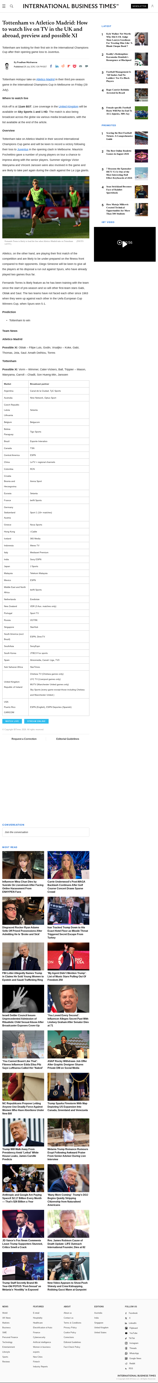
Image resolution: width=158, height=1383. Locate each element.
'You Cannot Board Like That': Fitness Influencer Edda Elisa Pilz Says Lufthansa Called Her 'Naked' (22, 1064)
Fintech (36, 1361)
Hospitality (37, 1318)
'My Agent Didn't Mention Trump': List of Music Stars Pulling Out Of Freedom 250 (67, 976)
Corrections (69, 1337)
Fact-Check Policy (72, 1347)
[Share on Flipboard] (69, 66)
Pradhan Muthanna (27, 62)
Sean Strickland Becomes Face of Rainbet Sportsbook (119, 189)
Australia (98, 1313)
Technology (7, 1342)
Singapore (98, 1323)
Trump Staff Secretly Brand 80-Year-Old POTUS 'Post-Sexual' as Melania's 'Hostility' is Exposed (21, 1286)
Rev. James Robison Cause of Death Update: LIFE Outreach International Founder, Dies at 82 (66, 1244)
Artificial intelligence (42, 1342)
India (96, 1318)
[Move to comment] (86, 66)
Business (6, 1327)
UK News (6, 1318)
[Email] (80, 66)
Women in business (42, 1347)
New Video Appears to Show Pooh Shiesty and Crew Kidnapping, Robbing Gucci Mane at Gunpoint (68, 1286)
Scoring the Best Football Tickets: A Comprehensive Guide (119, 136)
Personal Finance (10, 1337)
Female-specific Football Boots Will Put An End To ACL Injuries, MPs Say (119, 110)
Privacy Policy (70, 1327)
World (4, 1313)
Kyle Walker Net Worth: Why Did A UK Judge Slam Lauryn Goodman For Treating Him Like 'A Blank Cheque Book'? (119, 40)
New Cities (38, 1357)
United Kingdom (68, 106)
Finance (36, 1332)
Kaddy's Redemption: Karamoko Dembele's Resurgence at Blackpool (118, 57)
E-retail (36, 1313)
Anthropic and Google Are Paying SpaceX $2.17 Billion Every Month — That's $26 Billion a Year (22, 1198)
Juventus (22, 149)
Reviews (6, 1361)
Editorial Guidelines (67, 739)
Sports (5, 1357)
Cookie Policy (70, 1332)
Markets (6, 1323)
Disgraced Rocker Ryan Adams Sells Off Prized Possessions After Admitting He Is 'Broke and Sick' (22, 931)
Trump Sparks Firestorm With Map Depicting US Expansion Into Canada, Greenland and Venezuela (68, 1106)
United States (100, 1332)
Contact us (68, 1318)
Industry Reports (40, 1366)
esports (36, 1352)
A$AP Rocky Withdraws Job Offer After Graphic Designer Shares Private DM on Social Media (67, 1064)
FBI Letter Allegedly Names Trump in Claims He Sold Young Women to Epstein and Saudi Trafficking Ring (23, 976)
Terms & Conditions (72, 1323)
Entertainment (8, 1347)
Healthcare (38, 1323)
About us (68, 1313)
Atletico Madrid (45, 79)
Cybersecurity (39, 1337)
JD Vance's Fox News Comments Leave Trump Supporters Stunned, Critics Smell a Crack (22, 1244)
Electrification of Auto (42, 1327)
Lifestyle (6, 1352)
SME (4, 1332)
